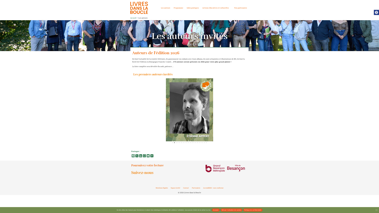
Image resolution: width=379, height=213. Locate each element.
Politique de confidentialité (252, 210)
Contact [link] (186, 188)
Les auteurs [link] (165, 8)
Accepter (216, 210)
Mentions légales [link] (162, 188)
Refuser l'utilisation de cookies (231, 210)
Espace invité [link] (175, 188)
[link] (376, 12)
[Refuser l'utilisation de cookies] (377, 210)
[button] (168, 110)
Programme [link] (178, 8)
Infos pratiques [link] (193, 8)
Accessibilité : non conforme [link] (213, 188)
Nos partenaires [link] (240, 8)
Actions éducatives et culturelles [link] (215, 8)
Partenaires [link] (196, 188)
